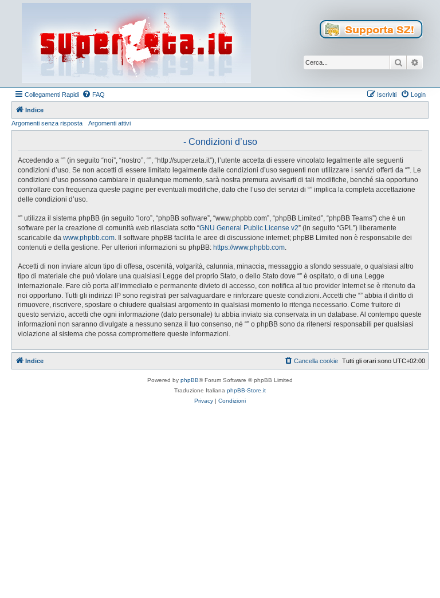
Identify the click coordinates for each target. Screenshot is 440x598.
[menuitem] (93, 94)
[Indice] (136, 43)
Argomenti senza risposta (46, 123)
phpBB (189, 380)
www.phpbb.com (89, 238)
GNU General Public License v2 (248, 228)
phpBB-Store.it (246, 390)
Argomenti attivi (109, 123)
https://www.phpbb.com (249, 247)
